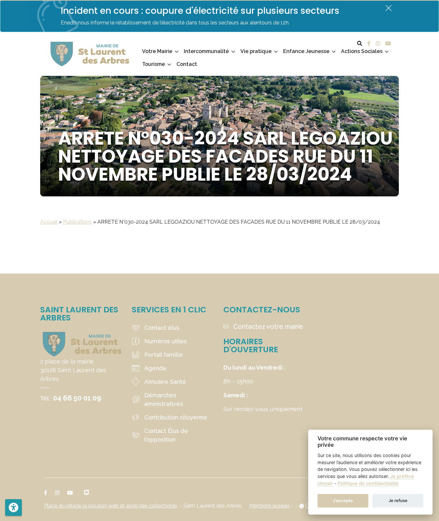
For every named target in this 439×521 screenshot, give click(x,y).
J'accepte (343, 500)
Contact (186, 64)
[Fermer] (388, 8)
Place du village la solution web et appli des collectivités (110, 506)
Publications (77, 222)
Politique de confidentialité (368, 483)
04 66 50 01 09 (77, 398)
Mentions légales (269, 506)
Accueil (49, 222)
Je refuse (398, 500)
